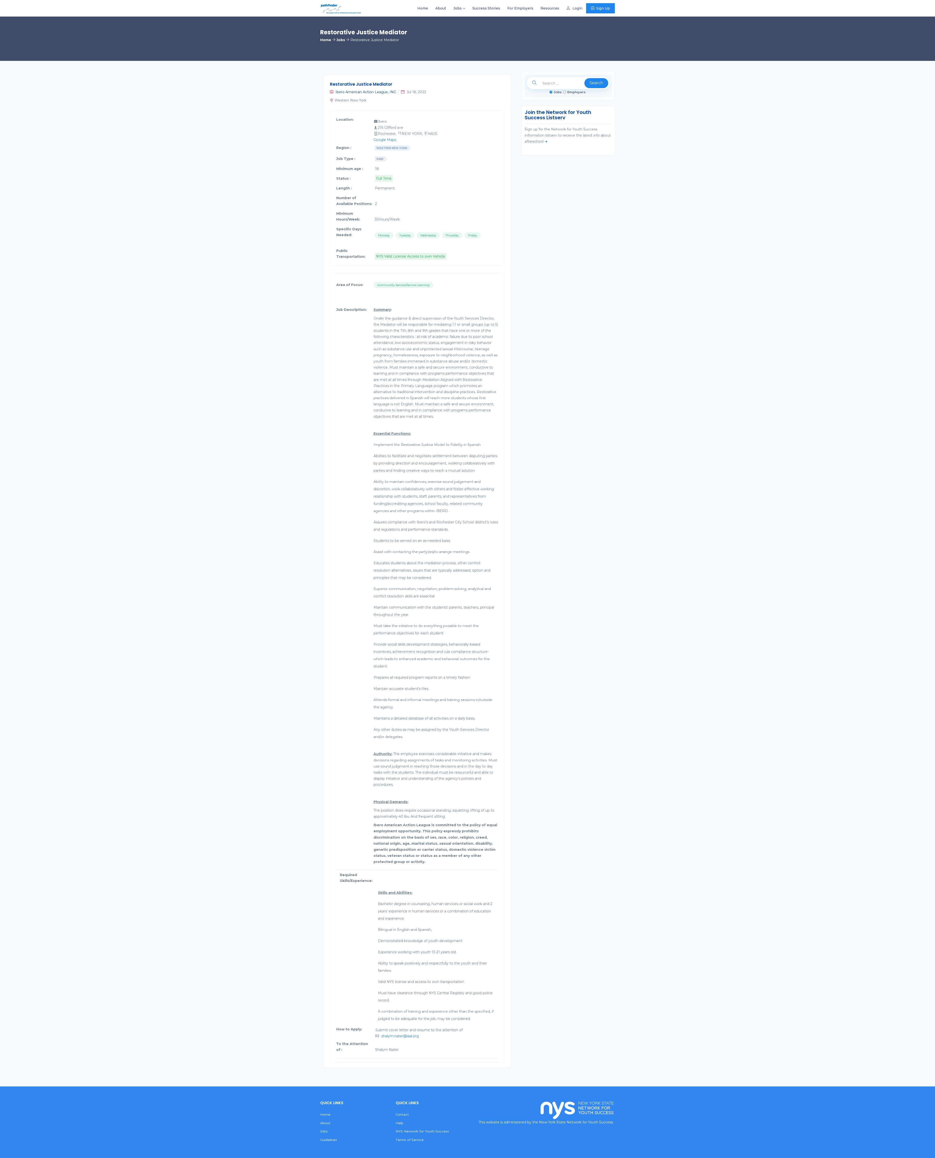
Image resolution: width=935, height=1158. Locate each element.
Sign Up (603, 8)
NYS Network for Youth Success (422, 1131)
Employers (576, 92)
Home (422, 8)
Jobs (457, 8)
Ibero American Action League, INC (366, 92)
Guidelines (328, 1140)
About (440, 8)
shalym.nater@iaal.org (400, 1036)
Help (399, 1123)
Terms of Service (410, 1140)
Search (596, 83)
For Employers (520, 8)
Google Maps (385, 140)
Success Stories (486, 8)
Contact (402, 1114)
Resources (550, 8)
